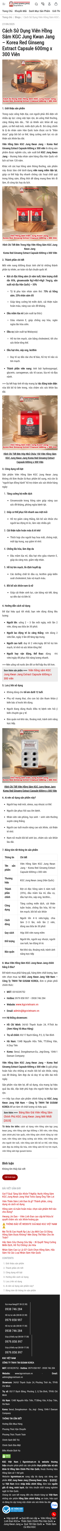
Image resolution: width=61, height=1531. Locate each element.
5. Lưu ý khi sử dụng (12, 1281)
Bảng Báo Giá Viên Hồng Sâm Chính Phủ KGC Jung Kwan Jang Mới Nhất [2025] (28, 1116)
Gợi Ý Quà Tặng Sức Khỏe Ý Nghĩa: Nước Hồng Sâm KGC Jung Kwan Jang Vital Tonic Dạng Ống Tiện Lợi (28, 1195)
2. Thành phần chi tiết (13, 1268)
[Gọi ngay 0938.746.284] (54, 1514)
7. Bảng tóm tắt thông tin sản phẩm (19, 1290)
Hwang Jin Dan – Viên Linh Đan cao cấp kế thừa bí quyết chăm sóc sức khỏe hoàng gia (27, 1218)
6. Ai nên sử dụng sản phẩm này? (18, 1286)
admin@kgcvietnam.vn (26, 1010)
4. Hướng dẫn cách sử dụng (16, 1277)
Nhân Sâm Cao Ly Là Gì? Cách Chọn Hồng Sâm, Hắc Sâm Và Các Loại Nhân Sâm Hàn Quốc (28, 1251)
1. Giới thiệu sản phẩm (13, 1263)
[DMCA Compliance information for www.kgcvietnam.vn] (6, 1455)
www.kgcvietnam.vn (27, 1004)
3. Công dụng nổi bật (12, 1272)
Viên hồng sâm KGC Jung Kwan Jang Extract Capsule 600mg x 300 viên (28, 674)
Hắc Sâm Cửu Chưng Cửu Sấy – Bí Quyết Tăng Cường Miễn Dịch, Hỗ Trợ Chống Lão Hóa (29, 1244)
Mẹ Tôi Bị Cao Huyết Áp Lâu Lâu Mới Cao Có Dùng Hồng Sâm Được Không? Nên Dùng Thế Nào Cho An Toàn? (28, 1234)
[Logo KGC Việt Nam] (19, 4)
